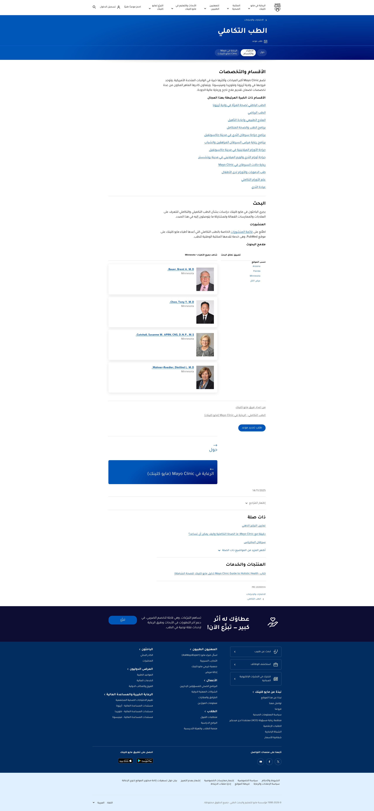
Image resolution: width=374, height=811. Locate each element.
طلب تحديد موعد (252, 427)
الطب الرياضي (257, 113)
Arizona (256, 266)
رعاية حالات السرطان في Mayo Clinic (242, 165)
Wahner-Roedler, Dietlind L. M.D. (173, 367)
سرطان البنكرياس (255, 542)
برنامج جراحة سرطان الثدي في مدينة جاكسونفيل (235, 135)
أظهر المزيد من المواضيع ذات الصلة (244, 550)
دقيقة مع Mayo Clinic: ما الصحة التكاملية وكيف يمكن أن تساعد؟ (227, 534)
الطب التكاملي (242, 32)
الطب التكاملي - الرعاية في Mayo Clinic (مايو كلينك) (235, 415)
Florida (256, 271)
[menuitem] (261, 52)
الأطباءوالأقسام (248, 52)
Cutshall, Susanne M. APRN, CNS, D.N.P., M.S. (165, 335)
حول (262, 52)
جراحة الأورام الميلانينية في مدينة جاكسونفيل (237, 150)
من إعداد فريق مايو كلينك (251, 407)
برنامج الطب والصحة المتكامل (246, 127)
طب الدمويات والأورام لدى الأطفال (244, 172)
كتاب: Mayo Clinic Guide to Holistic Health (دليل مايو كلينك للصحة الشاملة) (220, 573)
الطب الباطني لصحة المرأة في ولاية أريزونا (239, 105)
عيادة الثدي (259, 187)
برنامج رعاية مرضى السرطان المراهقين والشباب (235, 142)
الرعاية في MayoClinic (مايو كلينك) (227, 52)
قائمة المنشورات (242, 232)
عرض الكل (255, 281)
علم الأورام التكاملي (253, 180)
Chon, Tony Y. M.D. (181, 302)
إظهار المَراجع (257, 503)
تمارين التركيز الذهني (254, 525)
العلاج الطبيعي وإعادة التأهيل (247, 120)
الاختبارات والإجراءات (254, 20)
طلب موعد (257, 41)
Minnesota (255, 276)
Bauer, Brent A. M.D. (180, 269)
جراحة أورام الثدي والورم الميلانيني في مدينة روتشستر (232, 157)
